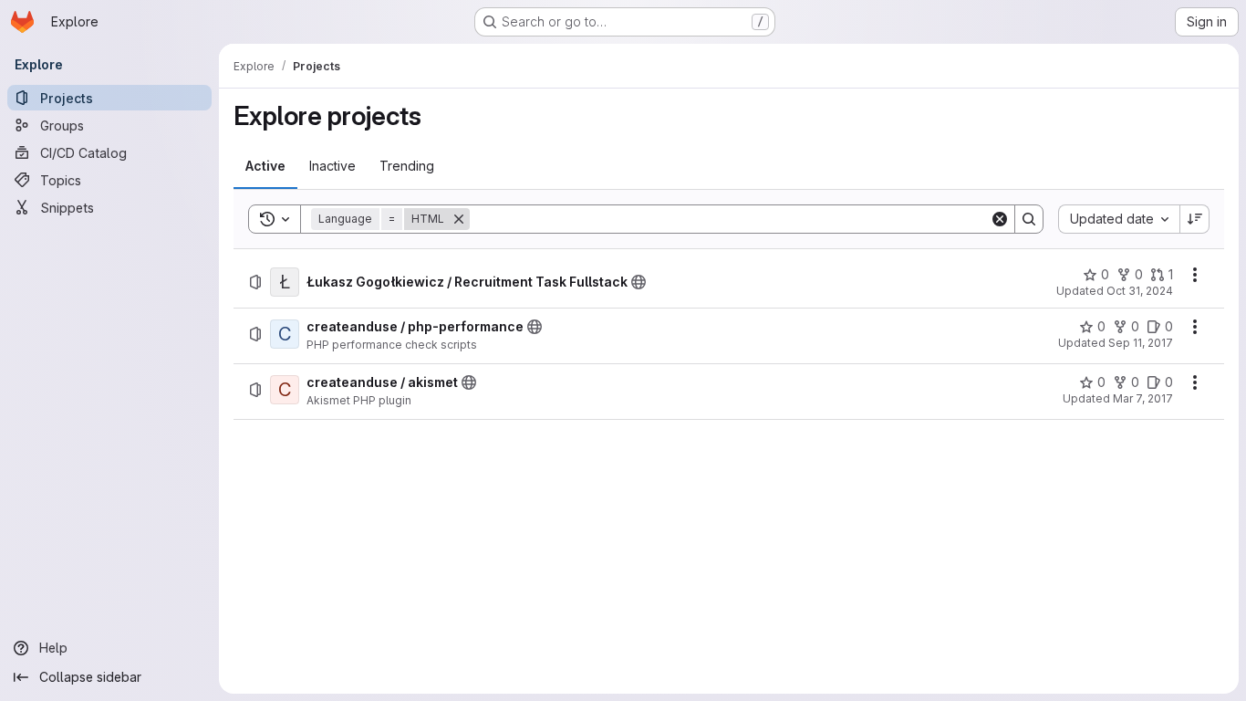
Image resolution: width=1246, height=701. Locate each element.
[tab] (265, 166)
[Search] (1029, 219)
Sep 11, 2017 (1140, 343)
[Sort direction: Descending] (1195, 219)
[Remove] (459, 219)
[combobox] (1118, 219)
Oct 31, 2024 (1139, 291)
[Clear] (1000, 219)
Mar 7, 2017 (1143, 398)
